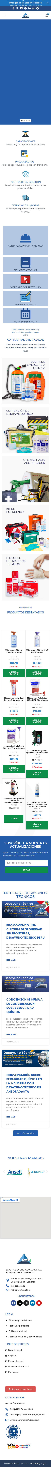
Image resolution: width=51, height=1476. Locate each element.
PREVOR (14, 656)
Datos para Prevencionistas (25, 246)
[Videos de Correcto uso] (25, 279)
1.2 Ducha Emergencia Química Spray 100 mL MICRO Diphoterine (37, 804)
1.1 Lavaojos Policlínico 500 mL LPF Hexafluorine (14, 747)
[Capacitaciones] (25, 133)
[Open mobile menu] (3, 15)
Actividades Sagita (25, 321)
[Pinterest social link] (25, 8)
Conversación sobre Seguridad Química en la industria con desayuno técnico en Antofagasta (24, 1083)
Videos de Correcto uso (25, 287)
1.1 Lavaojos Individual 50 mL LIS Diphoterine (14, 699)
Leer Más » (11, 960)
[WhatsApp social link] (33, 8)
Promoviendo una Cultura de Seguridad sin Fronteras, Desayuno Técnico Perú (25, 931)
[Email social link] (21, 8)
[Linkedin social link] (29, 8)
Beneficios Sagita (25, 304)
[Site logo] (25, 15)
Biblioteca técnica (25, 270)
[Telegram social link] (37, 8)
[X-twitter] (20, 1303)
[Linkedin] (32, 1303)
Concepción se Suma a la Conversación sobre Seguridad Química (24, 1005)
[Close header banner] (47, 3)
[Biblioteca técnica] (25, 262)
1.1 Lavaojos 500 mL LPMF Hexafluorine (37, 651)
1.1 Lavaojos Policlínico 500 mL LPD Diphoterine (37, 699)
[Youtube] (39, 1303)
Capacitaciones (25, 141)
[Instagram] (26, 1303)
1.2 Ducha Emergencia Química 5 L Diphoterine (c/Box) (37, 752)
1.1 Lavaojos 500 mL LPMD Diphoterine (13, 651)
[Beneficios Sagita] (25, 296)
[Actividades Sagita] (25, 313)
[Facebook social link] (13, 8)
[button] (14, 673)
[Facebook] (13, 1303)
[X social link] (17, 8)
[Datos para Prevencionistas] (25, 238)
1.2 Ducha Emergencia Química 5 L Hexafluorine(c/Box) (14, 800)
